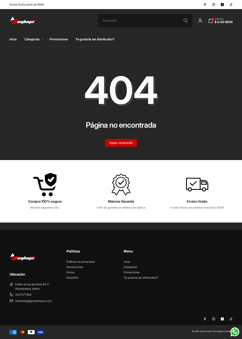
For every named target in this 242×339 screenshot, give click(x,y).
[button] (220, 20)
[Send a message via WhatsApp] (235, 332)
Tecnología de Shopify (223, 331)
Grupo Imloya (206, 331)
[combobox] (145, 20)
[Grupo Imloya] (22, 264)
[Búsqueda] (185, 20)
